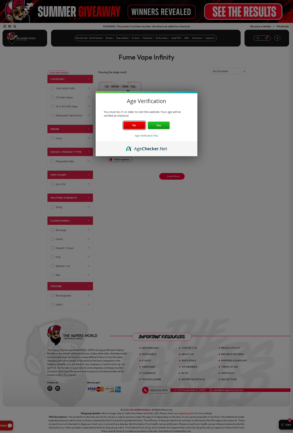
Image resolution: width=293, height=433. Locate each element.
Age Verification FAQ (146, 135)
